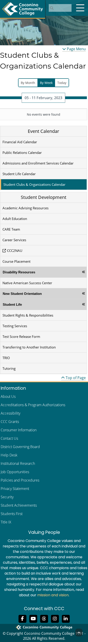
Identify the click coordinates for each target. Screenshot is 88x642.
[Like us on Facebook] (22, 618)
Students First (12, 513)
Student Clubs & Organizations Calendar (34, 184)
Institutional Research (18, 463)
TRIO (6, 358)
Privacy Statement (15, 488)
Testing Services (14, 326)
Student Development (43, 197)
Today (61, 83)
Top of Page (75, 377)
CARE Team (11, 229)
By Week (46, 83)
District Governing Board (20, 446)
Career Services (14, 240)
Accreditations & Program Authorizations (33, 404)
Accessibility (10, 413)
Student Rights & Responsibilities (27, 315)
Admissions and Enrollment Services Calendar (38, 163)
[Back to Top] (78, 632)
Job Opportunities (15, 471)
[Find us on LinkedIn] (66, 618)
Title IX (6, 522)
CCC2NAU (14, 250)
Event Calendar (43, 131)
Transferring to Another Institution (29, 347)
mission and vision (53, 595)
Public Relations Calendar (22, 152)
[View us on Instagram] (55, 618)
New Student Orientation (22, 294)
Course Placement (16, 261)
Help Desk (9, 455)
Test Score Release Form (21, 336)
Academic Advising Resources (25, 208)
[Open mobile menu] (80, 8)
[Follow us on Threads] (44, 618)
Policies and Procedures (20, 480)
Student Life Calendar (19, 174)
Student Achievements (19, 505)
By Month (28, 83)
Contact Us (9, 438)
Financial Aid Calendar (19, 142)
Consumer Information (19, 429)
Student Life (12, 304)
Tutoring (9, 368)
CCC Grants (10, 421)
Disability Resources (19, 272)
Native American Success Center (27, 283)
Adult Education (14, 218)
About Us (8, 396)
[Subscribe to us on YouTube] (33, 618)
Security (7, 496)
